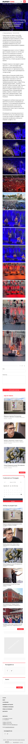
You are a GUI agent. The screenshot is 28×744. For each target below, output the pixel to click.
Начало (4, 4)
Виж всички (20, 629)
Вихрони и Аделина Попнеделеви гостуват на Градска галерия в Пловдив (14, 416)
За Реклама (5, 702)
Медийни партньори (8, 704)
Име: (4, 368)
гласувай (19, 687)
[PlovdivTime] (9, 742)
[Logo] (8, 1)
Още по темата (8, 395)
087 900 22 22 (14, 724)
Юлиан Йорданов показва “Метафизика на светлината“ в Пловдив (14, 466)
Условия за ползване (8, 706)
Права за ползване (7, 709)
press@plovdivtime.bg (9, 727)
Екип (4, 700)
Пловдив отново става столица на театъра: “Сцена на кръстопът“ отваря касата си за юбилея (12, 625)
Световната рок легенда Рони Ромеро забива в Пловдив (11, 585)
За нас (4, 697)
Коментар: (5, 374)
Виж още (13, 501)
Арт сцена (9, 4)
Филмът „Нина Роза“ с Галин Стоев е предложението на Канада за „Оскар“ (13, 441)
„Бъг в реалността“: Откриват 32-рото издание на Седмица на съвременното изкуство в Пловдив (11, 605)
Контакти (5, 711)
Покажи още (22, 472)
